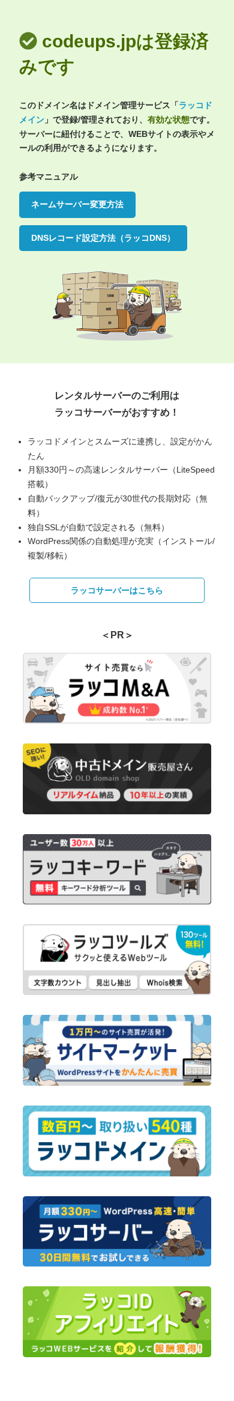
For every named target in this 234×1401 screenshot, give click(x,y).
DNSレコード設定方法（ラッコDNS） (103, 238)
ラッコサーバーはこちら (117, 590)
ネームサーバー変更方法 (77, 204)
